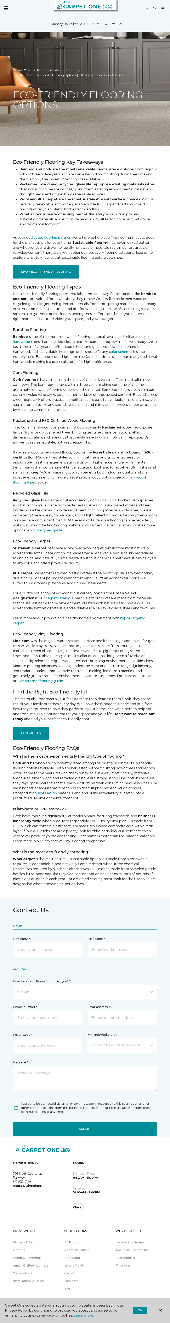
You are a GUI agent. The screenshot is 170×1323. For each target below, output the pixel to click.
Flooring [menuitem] (19, 1250)
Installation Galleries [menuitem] (28, 1281)
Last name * (96, 938)
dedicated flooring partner (48, 238)
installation (47, 793)
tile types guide (49, 530)
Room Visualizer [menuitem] (76, 1250)
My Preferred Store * (102, 1034)
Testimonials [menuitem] (125, 1258)
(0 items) (162, 8)
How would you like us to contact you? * (41, 981)
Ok (140, 1310)
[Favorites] (155, 8)
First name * (21, 938)
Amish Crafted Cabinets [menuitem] (30, 1265)
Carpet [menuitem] (69, 1273)
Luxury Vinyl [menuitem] (73, 1265)
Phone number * (25, 1007)
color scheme (120, 352)
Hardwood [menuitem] (72, 1258)
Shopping (73, 70)
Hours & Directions (27, 1186)
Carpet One (21, 70)
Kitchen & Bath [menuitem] (24, 1242)
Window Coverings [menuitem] (27, 1258)
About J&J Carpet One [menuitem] (132, 1250)
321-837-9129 (113, 24)
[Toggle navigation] (6, 8)
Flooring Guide (48, 70)
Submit (85, 1129)
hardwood (21, 342)
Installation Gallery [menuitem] (130, 1242)
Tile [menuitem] (67, 1289)
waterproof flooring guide (41, 681)
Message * (20, 1062)
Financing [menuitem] (123, 1265)
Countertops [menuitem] (22, 1273)
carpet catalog (58, 598)
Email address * (98, 1007)
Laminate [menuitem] (71, 1281)
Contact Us (31, 733)
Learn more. (84, 1315)
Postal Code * (22, 1034)
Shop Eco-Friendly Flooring (46, 272)
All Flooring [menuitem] (72, 1242)
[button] (147, 8)
